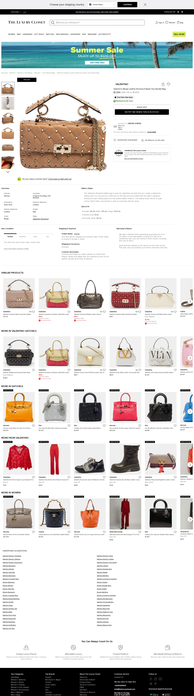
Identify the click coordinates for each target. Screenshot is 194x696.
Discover (4, 73)
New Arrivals (62, 34)
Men (19, 34)
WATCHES (50, 34)
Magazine (92, 34)
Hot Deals (39, 34)
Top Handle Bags (48, 73)
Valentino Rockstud (41, 219)
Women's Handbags (24, 73)
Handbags (27, 34)
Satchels (37, 73)
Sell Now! (179, 34)
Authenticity (104, 34)
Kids (84, 34)
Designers (75, 34)
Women (11, 34)
